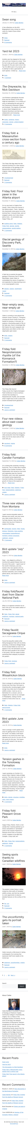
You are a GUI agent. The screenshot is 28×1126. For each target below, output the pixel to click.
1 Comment (7, 77)
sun (8, 903)
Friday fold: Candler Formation (13, 456)
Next (13, 975)
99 (9, 975)
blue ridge (7, 487)
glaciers (6, 288)
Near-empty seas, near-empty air (13, 306)
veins (3, 799)
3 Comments (8, 124)
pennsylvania (6, 707)
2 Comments (8, 230)
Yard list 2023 (10, 51)
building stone (8, 223)
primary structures (13, 535)
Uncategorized (8, 178)
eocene (14, 528)
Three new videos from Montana (13, 505)
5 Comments (8, 340)
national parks (19, 616)
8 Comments (8, 42)
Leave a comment (9, 410)
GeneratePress (14, 1123)
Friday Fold (5, 226)
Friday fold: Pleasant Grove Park (11, 813)
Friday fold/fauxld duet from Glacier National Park (13, 594)
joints (5, 797)
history (17, 119)
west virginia (10, 799)
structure (16, 797)
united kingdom (19, 122)
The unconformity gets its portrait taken (13, 920)
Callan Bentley (6, 1094)
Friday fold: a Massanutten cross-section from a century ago (13, 137)
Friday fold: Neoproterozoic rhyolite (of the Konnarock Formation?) (11, 355)
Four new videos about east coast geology (12, 422)
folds (15, 223)
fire (5, 903)
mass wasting (18, 531)
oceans (12, 288)
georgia (12, 226)
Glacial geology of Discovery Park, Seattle (13, 242)
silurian (11, 122)
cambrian (11, 119)
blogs (6, 38)
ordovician (5, 122)
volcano (11, 538)
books (6, 119)
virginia (13, 443)
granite (17, 226)
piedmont (18, 490)
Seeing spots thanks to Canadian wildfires (13, 857)
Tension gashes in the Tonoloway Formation (13, 762)
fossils (23, 528)
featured (6, 40)
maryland (7, 443)
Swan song (9, 19)
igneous (4, 531)
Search (4, 983)
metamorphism (6, 228)
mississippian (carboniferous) (11, 533)
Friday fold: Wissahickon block (13, 674)
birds (5, 75)
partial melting (16, 228)
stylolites (22, 797)
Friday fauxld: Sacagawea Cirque (13, 631)
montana (5, 535)
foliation (19, 223)
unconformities (15, 962)
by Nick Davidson (14, 88)
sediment (5, 538)
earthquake (7, 528)
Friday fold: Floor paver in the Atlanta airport (12, 194)
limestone (11, 531)
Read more (22, 70)
